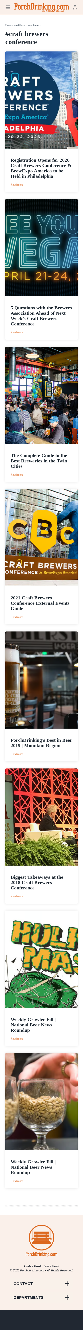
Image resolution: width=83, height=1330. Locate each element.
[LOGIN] (75, 7)
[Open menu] (8, 7)
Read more (17, 184)
